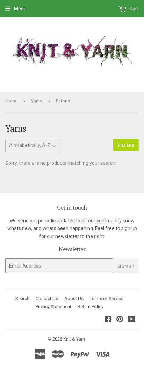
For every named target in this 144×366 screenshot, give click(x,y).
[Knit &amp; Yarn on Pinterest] (119, 320)
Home (11, 100)
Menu (20, 9)
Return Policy (90, 306)
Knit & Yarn (74, 339)
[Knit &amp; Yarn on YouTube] (131, 320)
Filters (126, 145)
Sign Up (125, 266)
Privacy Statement (53, 306)
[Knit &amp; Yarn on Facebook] (107, 320)
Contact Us (47, 298)
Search (22, 298)
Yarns (36, 100)
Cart (133, 9)
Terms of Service (106, 298)
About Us (74, 298)
